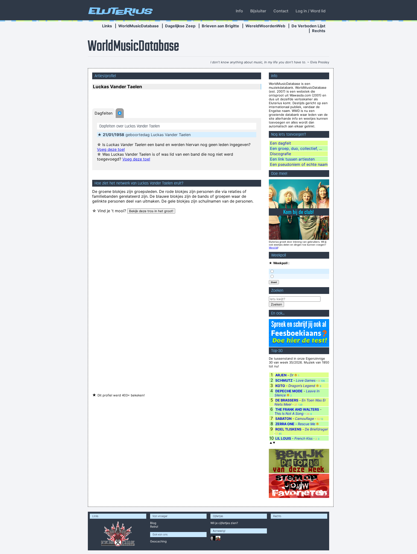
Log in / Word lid (311, 10)
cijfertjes (224, 523)
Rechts (318, 30)
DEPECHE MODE (289, 391)
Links (107, 25)
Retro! (154, 526)
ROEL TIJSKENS (288, 429)
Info (239, 10)
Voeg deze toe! (111, 149)
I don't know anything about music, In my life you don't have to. (258, 62)
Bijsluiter (258, 10)
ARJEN (280, 375)
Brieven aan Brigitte (220, 25)
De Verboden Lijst (308, 25)
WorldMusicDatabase (138, 25)
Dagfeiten (103, 113)
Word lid (273, 247)
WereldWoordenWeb (265, 25)
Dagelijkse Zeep (180, 25)
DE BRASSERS (286, 400)
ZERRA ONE (284, 424)
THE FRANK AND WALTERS (297, 409)
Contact (280, 10)
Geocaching (158, 541)
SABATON (283, 418)
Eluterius (120, 11)
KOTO (280, 386)
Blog (153, 523)
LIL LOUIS (283, 438)
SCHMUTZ (283, 380)
